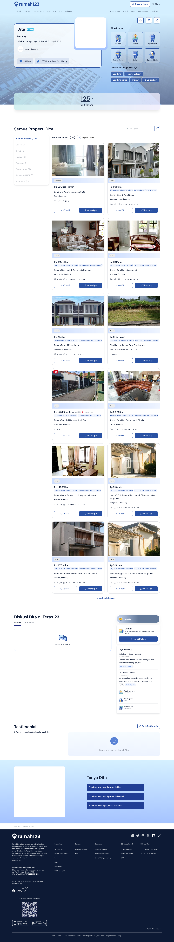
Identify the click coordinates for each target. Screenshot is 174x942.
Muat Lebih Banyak (106, 598)
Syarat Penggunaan (102, 854)
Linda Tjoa (122, 654)
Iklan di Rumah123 (126, 666)
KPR (76, 854)
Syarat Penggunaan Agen (104, 858)
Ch (120, 673)
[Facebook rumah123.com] (132, 835)
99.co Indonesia (126, 849)
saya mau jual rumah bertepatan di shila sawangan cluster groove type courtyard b (136, 679)
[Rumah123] (26, 4)
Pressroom (58, 867)
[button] (140, 20)
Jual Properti (130, 685)
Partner (57, 858)
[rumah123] (26, 837)
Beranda (16, 826)
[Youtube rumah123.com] (148, 835)
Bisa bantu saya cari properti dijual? (106, 787)
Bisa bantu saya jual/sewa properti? (105, 805)
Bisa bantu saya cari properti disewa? (106, 796)
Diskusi (17, 622)
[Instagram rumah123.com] (142, 835)
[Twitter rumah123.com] (137, 835)
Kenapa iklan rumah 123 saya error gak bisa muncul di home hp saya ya (136, 661)
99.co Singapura (127, 854)
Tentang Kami (59, 849)
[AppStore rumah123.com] (20, 923)
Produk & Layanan (61, 854)
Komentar (29, 622)
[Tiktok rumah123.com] (160, 836)
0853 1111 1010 (34, 874)
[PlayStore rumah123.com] (39, 923)
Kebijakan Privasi (101, 849)
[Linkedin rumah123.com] (154, 836)
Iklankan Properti (81, 849)
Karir (56, 862)
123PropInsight (60, 871)
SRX (122, 858)
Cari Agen (25, 826)
